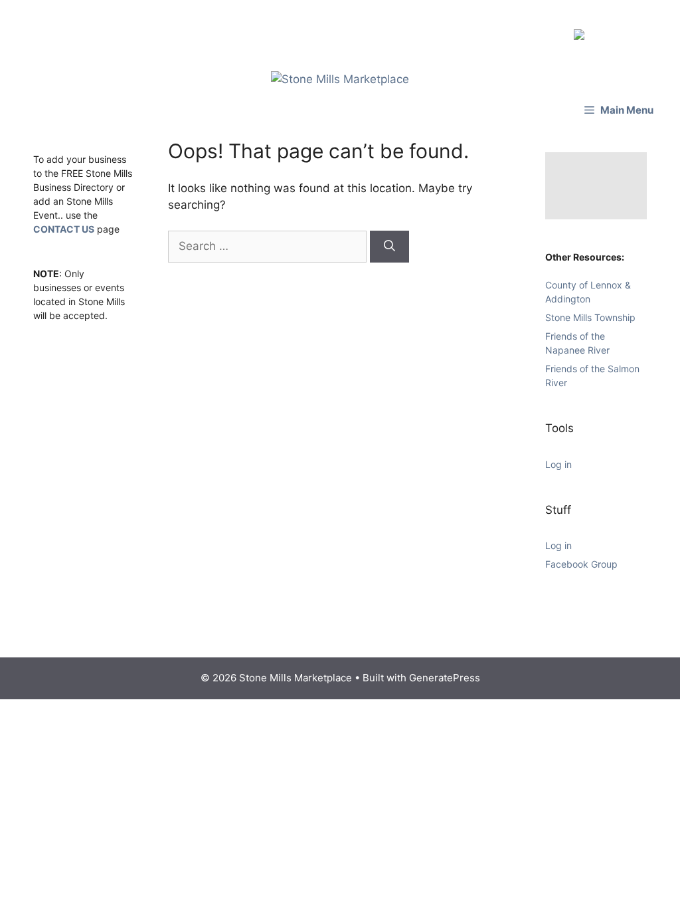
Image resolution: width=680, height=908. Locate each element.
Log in (558, 457)
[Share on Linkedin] (624, 31)
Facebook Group (581, 557)
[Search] (389, 240)
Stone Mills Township (590, 310)
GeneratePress (444, 671)
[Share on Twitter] (603, 31)
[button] (619, 103)
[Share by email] (645, 31)
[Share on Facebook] (582, 31)
